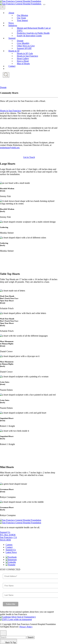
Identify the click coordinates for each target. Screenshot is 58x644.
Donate (3, 87)
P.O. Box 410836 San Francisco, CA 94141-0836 (8, 537)
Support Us (5, 532)
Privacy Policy (26, 627)
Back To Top (10, 642)
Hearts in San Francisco (10, 110)
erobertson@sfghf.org (9, 147)
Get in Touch (29, 157)
